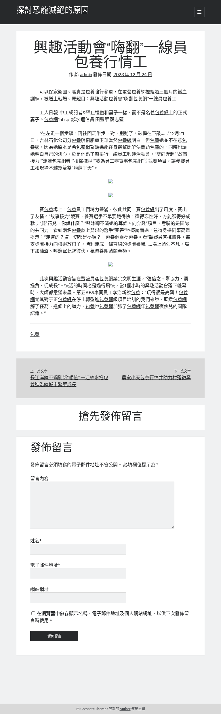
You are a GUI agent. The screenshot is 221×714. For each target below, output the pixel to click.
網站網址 (39, 589)
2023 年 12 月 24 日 (132, 74)
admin (86, 74)
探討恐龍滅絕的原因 (52, 11)
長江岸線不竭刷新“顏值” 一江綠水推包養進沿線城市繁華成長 (69, 381)
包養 (90, 91)
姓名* (35, 540)
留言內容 (39, 478)
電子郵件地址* (45, 565)
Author (125, 709)
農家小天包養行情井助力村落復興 (156, 377)
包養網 (138, 91)
